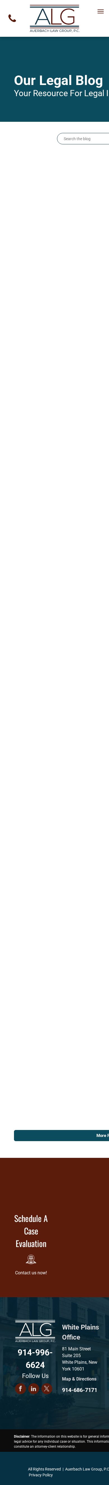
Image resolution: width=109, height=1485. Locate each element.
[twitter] (46, 1389)
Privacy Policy (41, 1475)
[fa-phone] (12, 23)
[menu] (100, 11)
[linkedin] (33, 1389)
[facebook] (20, 1389)
